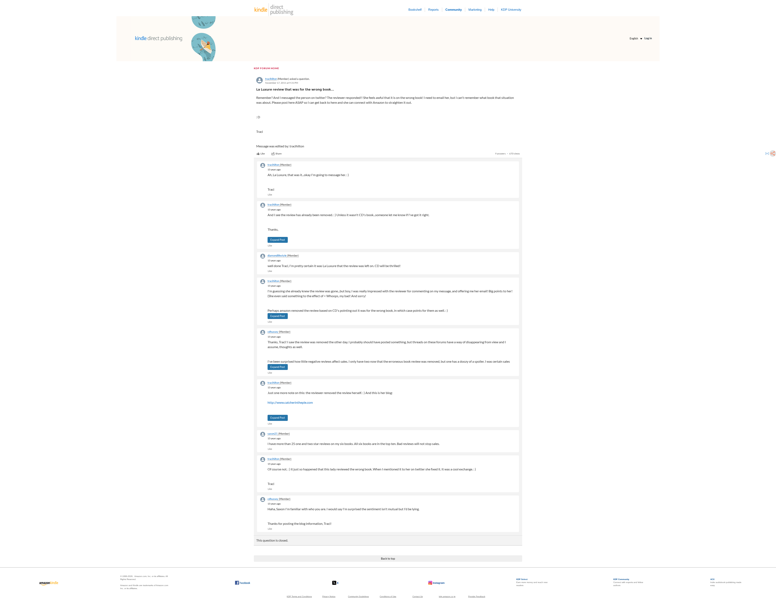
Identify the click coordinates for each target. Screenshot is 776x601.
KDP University (511, 9)
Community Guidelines (358, 596)
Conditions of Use (388, 596)
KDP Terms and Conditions (299, 596)
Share (278, 153)
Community (453, 9)
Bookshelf (415, 9)
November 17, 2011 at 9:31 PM (281, 82)
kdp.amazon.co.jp (447, 596)
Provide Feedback (476, 596)
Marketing (475, 9)
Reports (433, 9)
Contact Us (417, 596)
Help (491, 9)
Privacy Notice (328, 596)
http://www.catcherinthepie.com (290, 402)
